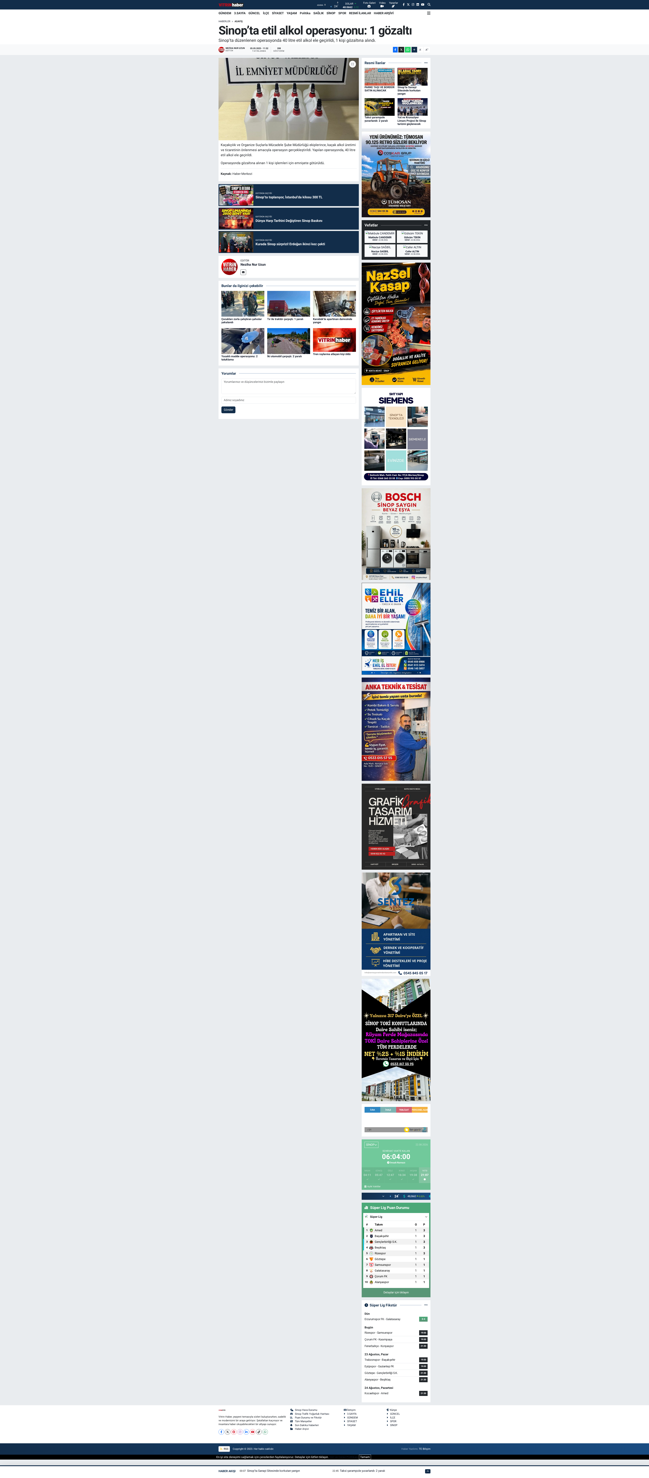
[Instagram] (240, 1432)
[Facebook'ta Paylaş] (395, 49)
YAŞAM (292, 13)
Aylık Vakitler (373, 1186)
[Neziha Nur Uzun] (229, 266)
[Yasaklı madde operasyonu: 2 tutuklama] (242, 341)
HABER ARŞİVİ (384, 13)
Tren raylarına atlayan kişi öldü (332, 354)
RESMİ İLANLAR (360, 13)
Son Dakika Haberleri (307, 1425)
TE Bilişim (424, 1448)
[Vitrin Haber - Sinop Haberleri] (231, 4)
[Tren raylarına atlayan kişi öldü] (334, 339)
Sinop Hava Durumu (306, 1409)
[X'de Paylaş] (401, 49)
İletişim (351, 1409)
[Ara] (429, 5)
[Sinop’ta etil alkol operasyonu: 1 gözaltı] (289, 99)
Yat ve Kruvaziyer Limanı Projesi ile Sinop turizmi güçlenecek (412, 120)
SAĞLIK (318, 13)
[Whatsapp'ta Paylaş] (408, 49)
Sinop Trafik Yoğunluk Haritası (312, 1413)
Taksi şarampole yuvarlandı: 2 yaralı (376, 119)
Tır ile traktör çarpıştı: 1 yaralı (285, 319)
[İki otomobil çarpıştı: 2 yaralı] (288, 341)
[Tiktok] (259, 1432)
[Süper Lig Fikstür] (426, 1305)
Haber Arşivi (302, 1428)
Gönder (228, 409)
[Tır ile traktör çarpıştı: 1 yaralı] (288, 303)
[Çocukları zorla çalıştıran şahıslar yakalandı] (242, 303)
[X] (227, 1432)
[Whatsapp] (265, 1432)
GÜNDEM (225, 13)
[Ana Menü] (428, 13)
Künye (393, 1409)
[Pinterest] (234, 1432)
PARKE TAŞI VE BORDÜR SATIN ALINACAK (379, 89)
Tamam (365, 1457)
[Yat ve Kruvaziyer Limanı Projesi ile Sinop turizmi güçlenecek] (413, 106)
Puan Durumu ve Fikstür (308, 1417)
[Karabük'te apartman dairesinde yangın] (334, 303)
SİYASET (278, 13)
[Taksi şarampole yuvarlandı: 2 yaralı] (380, 106)
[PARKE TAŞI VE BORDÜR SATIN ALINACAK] (380, 76)
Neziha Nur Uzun (253, 264)
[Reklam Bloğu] (396, 174)
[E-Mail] (243, 272)
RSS (225, 1448)
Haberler (224, 21)
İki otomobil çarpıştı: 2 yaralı (284, 356)
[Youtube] (252, 1432)
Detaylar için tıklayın (396, 1292)
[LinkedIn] (246, 1432)
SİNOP (331, 13)
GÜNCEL (254, 13)
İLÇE (266, 13)
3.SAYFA (240, 13)
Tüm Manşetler (303, 1421)
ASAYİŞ (239, 21)
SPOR (342, 13)
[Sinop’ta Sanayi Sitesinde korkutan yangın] (413, 76)
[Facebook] (221, 1432)
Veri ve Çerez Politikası (343, 1457)
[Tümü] (426, 62)
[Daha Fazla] (414, 49)
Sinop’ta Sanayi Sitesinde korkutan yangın (409, 90)
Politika (305, 13)
